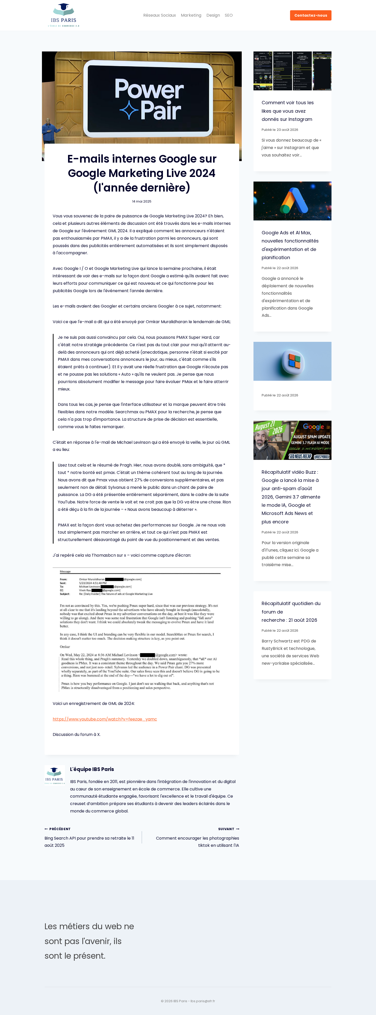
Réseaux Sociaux (159, 15)
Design (213, 15)
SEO (229, 15)
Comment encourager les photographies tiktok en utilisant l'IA (197, 838)
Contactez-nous (310, 15)
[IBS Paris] (64, 15)
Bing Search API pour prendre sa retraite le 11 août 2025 (89, 838)
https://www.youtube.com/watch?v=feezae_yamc (105, 719)
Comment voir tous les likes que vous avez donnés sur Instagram (288, 110)
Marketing (191, 15)
